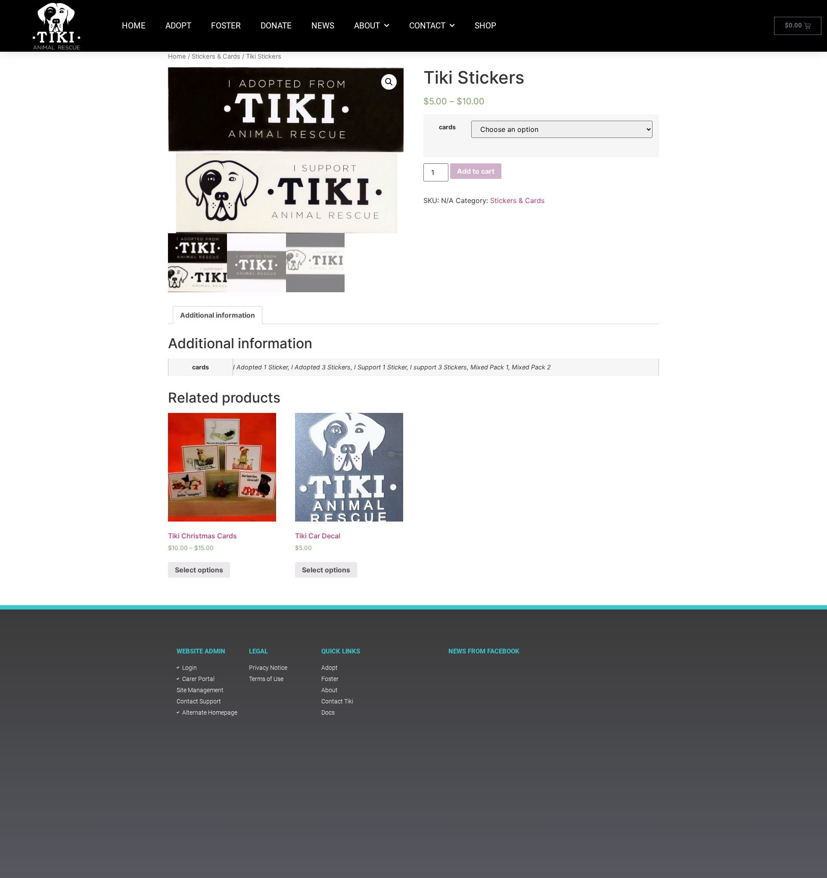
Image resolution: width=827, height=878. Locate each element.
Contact (427, 26)
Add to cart (475, 171)
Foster (226, 26)
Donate (276, 26)
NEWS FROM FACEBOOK (483, 651)
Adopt (178, 26)
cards (447, 127)
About (367, 26)
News (322, 26)
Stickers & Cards (216, 56)
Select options (199, 570)
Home (134, 26)
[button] (389, 82)
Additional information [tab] (217, 315)
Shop (485, 26)
